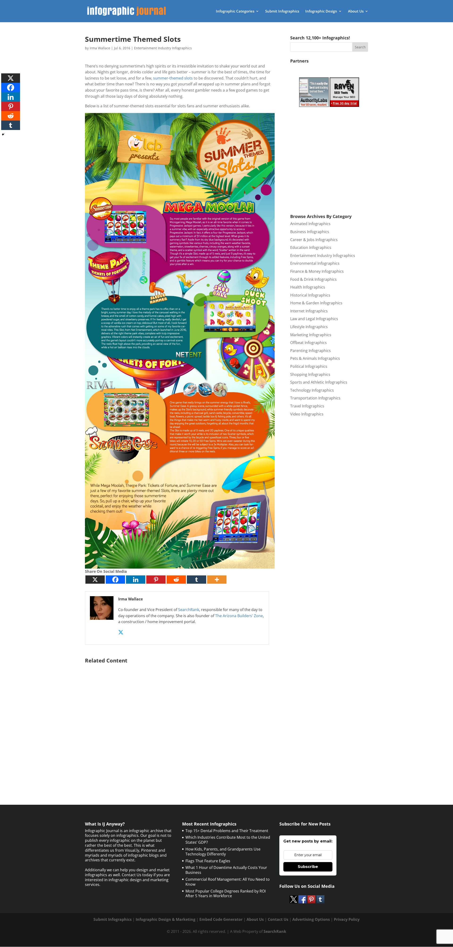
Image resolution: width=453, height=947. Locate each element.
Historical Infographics (310, 295)
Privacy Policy (347, 919)
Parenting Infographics (310, 350)
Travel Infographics (307, 406)
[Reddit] (176, 579)
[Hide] (3, 134)
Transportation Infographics (315, 398)
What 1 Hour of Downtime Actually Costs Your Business (226, 870)
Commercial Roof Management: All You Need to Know (227, 882)
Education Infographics (310, 247)
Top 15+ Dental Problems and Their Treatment (226, 830)
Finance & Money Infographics (317, 271)
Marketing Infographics (310, 334)
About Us (356, 11)
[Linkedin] (135, 579)
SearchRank (188, 609)
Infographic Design (321, 11)
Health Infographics (307, 287)
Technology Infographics (312, 390)
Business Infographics (309, 231)
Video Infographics (306, 414)
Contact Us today (137, 874)
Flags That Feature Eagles (207, 860)
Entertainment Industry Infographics (163, 48)
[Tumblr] (196, 579)
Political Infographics (308, 366)
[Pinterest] (156, 579)
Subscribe (308, 866)
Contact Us (278, 919)
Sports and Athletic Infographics (318, 382)
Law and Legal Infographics (314, 318)
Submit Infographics (282, 11)
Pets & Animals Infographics (315, 358)
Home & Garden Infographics (316, 303)
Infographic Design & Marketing (165, 919)
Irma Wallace (100, 48)
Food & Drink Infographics (313, 279)
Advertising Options (311, 919)
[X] (95, 579)
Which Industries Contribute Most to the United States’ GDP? (227, 840)
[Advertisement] (180, 722)
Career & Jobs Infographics (314, 239)
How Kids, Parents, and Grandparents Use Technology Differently (222, 851)
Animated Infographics (310, 223)
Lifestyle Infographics (309, 326)
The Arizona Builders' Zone (239, 615)
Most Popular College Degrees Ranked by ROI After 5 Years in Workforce (225, 893)
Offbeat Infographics (308, 342)
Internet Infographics (309, 311)
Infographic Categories (235, 11)
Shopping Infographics (310, 374)
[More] (216, 579)
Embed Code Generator (221, 919)
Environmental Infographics (315, 263)
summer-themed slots (173, 78)
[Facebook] (115, 579)
